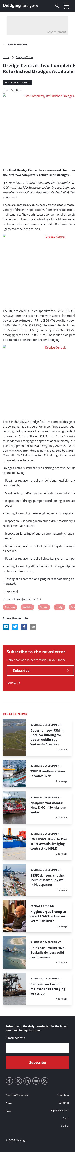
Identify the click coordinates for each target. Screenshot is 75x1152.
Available (27, 607)
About (66, 1118)
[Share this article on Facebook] (24, 627)
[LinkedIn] (27, 1081)
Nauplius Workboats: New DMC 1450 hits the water (48, 807)
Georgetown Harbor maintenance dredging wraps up (47, 988)
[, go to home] (20, 6)
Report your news (60, 1110)
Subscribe (21, 670)
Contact (65, 1126)
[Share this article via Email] (33, 627)
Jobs (8, 1110)
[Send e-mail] (36, 1081)
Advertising (63, 1095)
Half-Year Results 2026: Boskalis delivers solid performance (47, 952)
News (9, 1103)
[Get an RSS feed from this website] (44, 1081)
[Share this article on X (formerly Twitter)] (15, 627)
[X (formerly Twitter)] (18, 1081)
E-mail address (15, 1038)
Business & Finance (17, 82)
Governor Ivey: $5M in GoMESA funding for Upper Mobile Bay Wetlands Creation (47, 737)
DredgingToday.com (17, 1095)
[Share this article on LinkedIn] (6, 627)
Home (6, 57)
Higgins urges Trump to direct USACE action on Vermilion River (48, 916)
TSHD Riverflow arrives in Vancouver (47, 773)
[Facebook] (9, 1081)
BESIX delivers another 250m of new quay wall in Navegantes (48, 880)
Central (44, 607)
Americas (10, 607)
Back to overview (17, 44)
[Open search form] (57, 6)
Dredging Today (24, 57)
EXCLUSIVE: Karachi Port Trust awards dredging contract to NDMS (49, 844)
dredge (59, 607)
